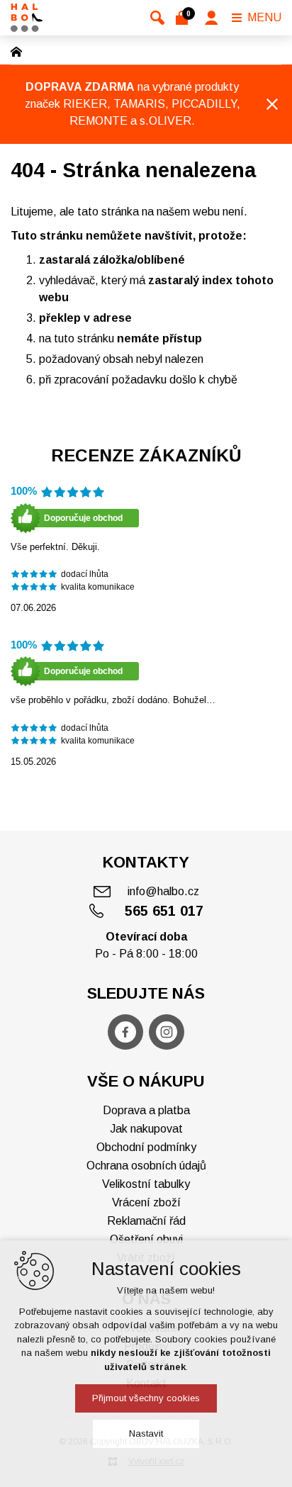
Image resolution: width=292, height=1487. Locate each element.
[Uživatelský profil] (211, 18)
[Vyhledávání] (157, 18)
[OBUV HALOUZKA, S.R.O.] (27, 18)
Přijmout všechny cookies (146, 1398)
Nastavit (146, 1433)
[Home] (20, 50)
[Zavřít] (272, 104)
